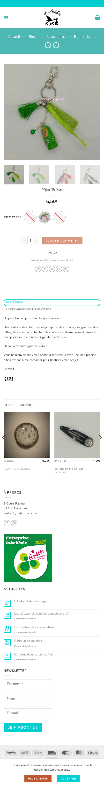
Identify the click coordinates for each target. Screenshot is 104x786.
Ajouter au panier (62, 240)
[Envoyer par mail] (59, 269)
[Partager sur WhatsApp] (38, 269)
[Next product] (48, 45)
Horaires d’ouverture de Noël (34, 654)
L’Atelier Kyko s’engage (30, 601)
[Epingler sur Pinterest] (66, 269)
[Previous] (11, 112)
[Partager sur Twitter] (52, 269)
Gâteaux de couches (28, 641)
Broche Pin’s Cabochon (17, 469)
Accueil (14, 36)
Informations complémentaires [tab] (28, 309)
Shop (33, 36)
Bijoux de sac (85, 36)
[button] (6, 17)
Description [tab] (14, 302)
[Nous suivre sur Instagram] (14, 523)
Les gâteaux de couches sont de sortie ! (41, 614)
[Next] (92, 112)
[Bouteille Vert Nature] (45, 217)
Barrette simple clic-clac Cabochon (68, 470)
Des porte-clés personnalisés (34, 627)
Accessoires (56, 36)
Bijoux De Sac (12, 217)
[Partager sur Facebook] (45, 269)
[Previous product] (56, 45)
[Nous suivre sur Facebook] (7, 523)
